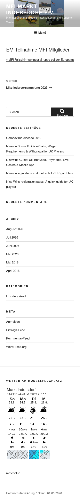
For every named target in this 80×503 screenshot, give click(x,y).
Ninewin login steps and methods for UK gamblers (39, 173)
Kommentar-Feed (18, 338)
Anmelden (13, 321)
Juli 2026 (12, 237)
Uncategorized (16, 296)
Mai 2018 (12, 262)
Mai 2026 (12, 254)
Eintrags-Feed (15, 330)
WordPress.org (16, 346)
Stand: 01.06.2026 (50, 493)
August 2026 (14, 229)
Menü (42, 32)
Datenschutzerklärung (20, 493)
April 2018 (12, 270)
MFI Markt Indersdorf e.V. (30, 9)
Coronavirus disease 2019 (23, 138)
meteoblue (13, 473)
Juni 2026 (12, 245)
